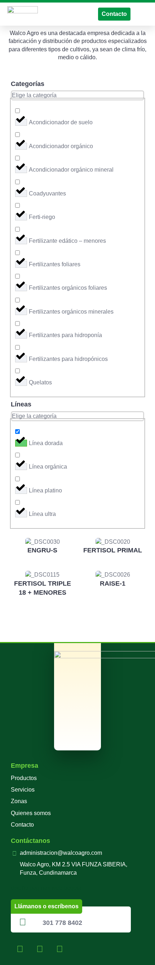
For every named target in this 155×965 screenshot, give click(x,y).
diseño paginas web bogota (46, 888)
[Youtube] (59, 949)
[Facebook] (20, 949)
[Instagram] (40, 949)
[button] (143, 14)
